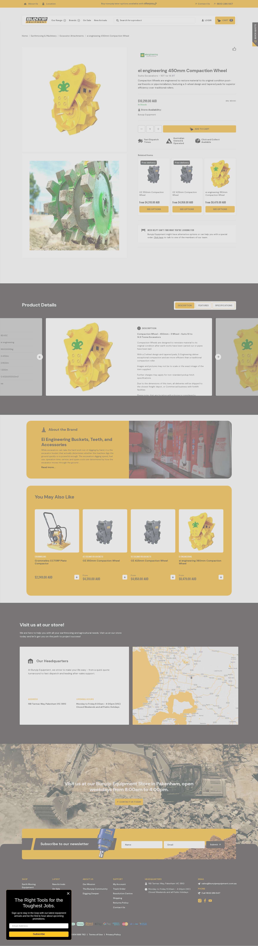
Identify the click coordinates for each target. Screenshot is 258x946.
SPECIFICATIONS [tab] (223, 305)
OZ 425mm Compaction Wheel (149, 560)
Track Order (119, 889)
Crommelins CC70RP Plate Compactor (51, 562)
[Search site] (117, 20)
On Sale (87, 20)
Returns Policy (120, 902)
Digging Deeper (91, 893)
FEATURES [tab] (203, 305)
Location (51, 3)
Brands (73, 20)
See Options (154, 209)
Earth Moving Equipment (29, 886)
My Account (119, 884)
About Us (33, 3)
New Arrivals (100, 20)
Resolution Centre (123, 893)
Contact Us (203, 3)
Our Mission (89, 884)
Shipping (117, 898)
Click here (158, 237)
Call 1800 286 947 (211, 893)
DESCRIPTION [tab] (185, 305)
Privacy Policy (113, 934)
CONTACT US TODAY (130, 802)
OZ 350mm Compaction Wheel (101, 560)
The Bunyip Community (95, 889)
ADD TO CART (201, 129)
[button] (234, 48)
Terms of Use (96, 934)
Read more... (48, 467)
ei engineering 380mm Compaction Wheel (216, 193)
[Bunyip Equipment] (36, 19)
